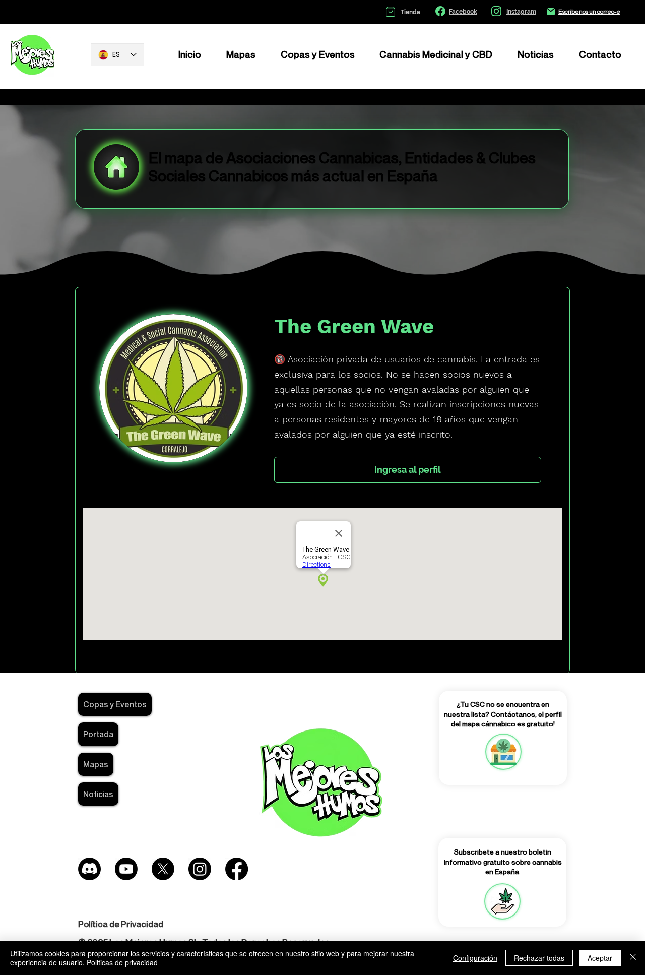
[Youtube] (126, 869)
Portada (98, 734)
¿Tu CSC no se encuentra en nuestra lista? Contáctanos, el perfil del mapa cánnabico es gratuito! (503, 714)
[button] (502, 901)
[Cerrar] (633, 958)
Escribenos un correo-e (589, 11)
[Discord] (89, 869)
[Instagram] (199, 869)
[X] (163, 869)
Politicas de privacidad (122, 962)
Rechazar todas (539, 958)
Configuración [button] (475, 958)
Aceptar (600, 958)
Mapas (95, 764)
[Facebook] (236, 869)
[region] (503, 752)
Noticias (98, 794)
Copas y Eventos (115, 704)
